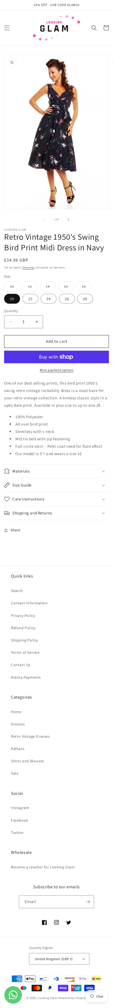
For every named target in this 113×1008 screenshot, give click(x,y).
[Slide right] (69, 219)
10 (15, 287)
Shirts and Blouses (27, 760)
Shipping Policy (24, 640)
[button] (7, 28)
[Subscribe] (88, 901)
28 (85, 298)
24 (48, 298)
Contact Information (29, 602)
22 (30, 298)
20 (12, 298)
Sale (14, 773)
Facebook (19, 820)
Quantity (11, 311)
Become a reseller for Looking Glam (43, 867)
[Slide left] (44, 219)
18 (87, 287)
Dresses (18, 724)
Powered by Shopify (72, 998)
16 (69, 287)
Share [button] (15, 530)
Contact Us (20, 664)
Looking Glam (48, 998)
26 (67, 298)
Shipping (28, 267)
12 (33, 287)
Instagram (20, 807)
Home (16, 711)
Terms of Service (25, 652)
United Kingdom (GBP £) (54, 959)
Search (17, 590)
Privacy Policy (23, 615)
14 (51, 287)
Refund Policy (23, 627)
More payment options (57, 370)
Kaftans (17, 748)
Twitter (17, 832)
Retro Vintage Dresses (30, 736)
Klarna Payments (26, 677)
